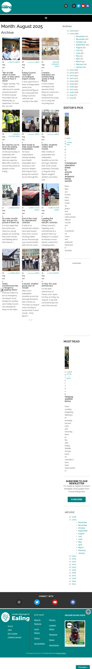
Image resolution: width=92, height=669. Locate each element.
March (78, 61)
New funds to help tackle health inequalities (30, 147)
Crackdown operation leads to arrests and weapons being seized (71, 172)
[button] (66, 6)
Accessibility (39, 644)
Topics (37, 638)
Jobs (10, 630)
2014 (72, 98)
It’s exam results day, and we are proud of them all (10, 220)
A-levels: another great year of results (30, 286)
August (79, 47)
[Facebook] (88, 6)
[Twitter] (79, 6)
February (79, 64)
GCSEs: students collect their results (49, 147)
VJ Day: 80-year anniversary (49, 285)
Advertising (54, 645)
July (78, 50)
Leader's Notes (14, 208)
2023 (72, 73)
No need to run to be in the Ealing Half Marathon (10, 147)
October (79, 42)
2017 (72, 89)
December (80, 36)
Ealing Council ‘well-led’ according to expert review (28, 76)
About (51, 640)
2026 (72, 31)
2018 (72, 87)
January (79, 67)
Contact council (14, 637)
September (80, 45)
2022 (72, 75)
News (18, 62)
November (80, 39)
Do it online (12, 634)
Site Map (39, 615)
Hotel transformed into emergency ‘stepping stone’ (10, 287)
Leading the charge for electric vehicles (49, 220)
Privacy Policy (61, 653)
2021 (72, 78)
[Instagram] (74, 6)
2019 (72, 84)
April (78, 59)
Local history (54, 273)
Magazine (53, 635)
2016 (72, 92)
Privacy (52, 620)
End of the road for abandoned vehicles (29, 220)
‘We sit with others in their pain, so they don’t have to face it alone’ (11, 77)
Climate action (33, 208)
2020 (72, 81)
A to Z (10, 626)
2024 (72, 70)
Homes (12, 273)
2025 (72, 34)
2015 (72, 95)
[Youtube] (83, 6)
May (78, 56)
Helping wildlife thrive (69, 399)
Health (12, 62)
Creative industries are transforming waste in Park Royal (48, 77)
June (78, 53)
